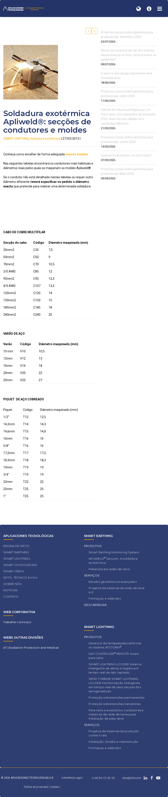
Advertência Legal (72, 777)
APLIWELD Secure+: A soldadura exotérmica (113, 560)
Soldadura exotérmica (45, 138)
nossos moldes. (77, 154)
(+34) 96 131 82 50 (103, 778)
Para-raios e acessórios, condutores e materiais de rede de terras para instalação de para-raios (116, 714)
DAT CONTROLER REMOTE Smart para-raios (114, 656)
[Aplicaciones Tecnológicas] (23, 8)
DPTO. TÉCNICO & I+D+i (20, 577)
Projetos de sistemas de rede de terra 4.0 (117, 590)
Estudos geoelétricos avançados (113, 581)
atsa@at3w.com (131, 778)
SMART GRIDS (13, 571)
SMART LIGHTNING (16, 558)
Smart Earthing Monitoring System (114, 552)
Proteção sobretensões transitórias (114, 704)
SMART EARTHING (16, 138)
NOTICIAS (10, 590)
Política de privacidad (36, 786)
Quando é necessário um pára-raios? (126, 155)
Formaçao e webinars (105, 598)
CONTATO (10, 596)
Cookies (54, 786)
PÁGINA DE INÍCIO (16, 546)
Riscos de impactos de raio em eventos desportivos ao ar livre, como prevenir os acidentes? (128, 55)
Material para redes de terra (109, 569)
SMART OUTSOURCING (20, 565)
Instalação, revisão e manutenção (113, 741)
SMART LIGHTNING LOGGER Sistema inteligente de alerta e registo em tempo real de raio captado (115, 668)
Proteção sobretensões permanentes (117, 697)
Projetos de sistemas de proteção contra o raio (114, 733)
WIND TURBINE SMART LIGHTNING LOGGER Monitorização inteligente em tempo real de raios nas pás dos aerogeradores (115, 685)
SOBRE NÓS (12, 584)
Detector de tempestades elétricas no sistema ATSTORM (115, 645)
